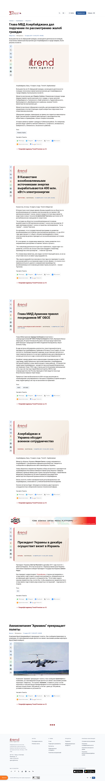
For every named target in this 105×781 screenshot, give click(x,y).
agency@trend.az (14, 760)
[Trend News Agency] (14, 740)
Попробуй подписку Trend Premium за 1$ (32, 149)
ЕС (18, 591)
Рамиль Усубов (21, 132)
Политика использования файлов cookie (88, 753)
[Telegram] (25, 771)
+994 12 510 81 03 (14, 758)
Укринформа (41, 574)
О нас (49, 741)
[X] (18, 771)
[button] (10, 46)
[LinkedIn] (29, 771)
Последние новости (37, 741)
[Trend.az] (15, 13)
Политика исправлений (54, 752)
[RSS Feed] (33, 771)
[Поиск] (59, 13)
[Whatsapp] (11, 771)
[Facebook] (14, 771)
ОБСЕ (18, 387)
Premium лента (36, 743)
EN (87, 777)
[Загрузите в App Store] (78, 771)
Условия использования (88, 741)
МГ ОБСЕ (25, 387)
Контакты (51, 746)
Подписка (67, 741)
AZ (90, 777)
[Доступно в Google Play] (89, 771)
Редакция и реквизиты (54, 743)
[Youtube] (22, 771)
